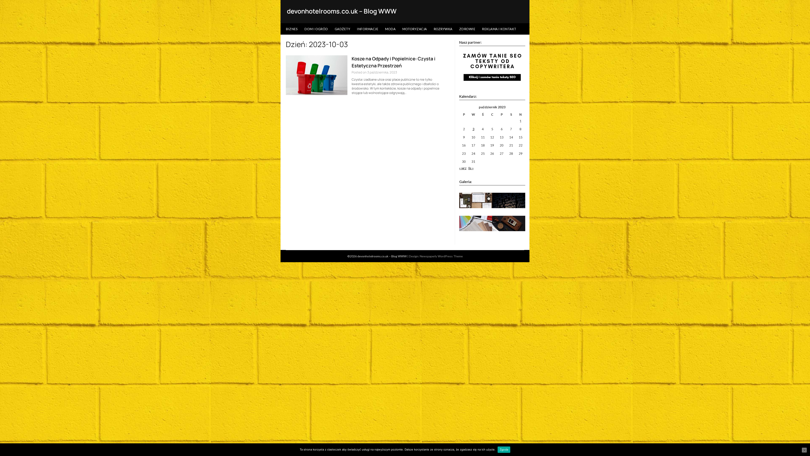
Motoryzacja (414, 29)
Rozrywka (443, 29)
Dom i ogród (316, 29)
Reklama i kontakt (499, 29)
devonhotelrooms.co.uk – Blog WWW (342, 11)
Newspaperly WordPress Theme (441, 256)
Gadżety (342, 29)
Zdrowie (467, 29)
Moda (390, 29)
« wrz (462, 168)
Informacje (367, 29)
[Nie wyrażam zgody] (804, 450)
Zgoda (504, 449)
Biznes (292, 29)
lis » (471, 168)
